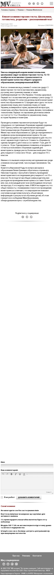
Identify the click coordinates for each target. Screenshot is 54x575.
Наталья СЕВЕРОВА (45, 25)
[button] (3, 474)
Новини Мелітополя (34, 10)
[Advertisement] (27, 343)
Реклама (26, 556)
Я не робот (9, 497)
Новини (21, 10)
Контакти (37, 556)
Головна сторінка (8, 10)
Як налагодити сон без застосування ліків (20, 511)
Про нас (16, 556)
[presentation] (3, 474)
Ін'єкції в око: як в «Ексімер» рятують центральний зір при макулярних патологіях (25, 532)
